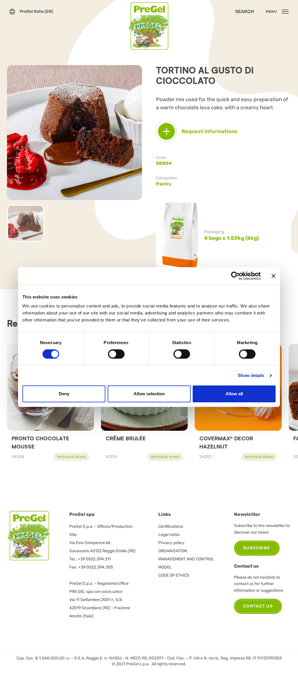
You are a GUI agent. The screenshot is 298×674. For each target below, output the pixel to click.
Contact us (258, 606)
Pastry (163, 184)
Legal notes (169, 534)
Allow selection (149, 393)
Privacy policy (171, 542)
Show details (251, 375)
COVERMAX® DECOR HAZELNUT (226, 442)
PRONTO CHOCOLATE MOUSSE (40, 442)
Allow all (234, 393)
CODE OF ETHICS (173, 575)
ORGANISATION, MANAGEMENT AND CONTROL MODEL (186, 559)
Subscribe (256, 548)
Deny (64, 393)
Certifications (170, 526)
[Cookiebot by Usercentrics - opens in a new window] (235, 275)
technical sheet (71, 456)
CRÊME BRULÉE (126, 438)
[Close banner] (274, 276)
